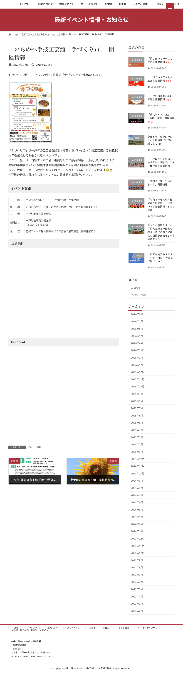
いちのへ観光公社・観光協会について (30, 630)
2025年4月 (137, 429)
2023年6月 (137, 581)
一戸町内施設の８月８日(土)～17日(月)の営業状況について (160, 258)
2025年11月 (137, 379)
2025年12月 (137, 372)
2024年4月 (137, 516)
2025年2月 (137, 444)
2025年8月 (137, 400)
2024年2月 (137, 523)
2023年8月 (137, 567)
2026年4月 (137, 342)
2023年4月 (137, 596)
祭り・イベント (74, 627)
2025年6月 (137, 415)
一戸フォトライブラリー (147, 627)
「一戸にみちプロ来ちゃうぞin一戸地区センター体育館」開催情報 (161, 162)
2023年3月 (137, 603)
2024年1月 (137, 531)
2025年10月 (137, 386)
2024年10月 (137, 473)
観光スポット (53, 627)
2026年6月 (137, 328)
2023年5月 (137, 589)
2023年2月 (137, 610)
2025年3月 (137, 437)
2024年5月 (137, 509)
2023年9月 (137, 560)
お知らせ (136, 287)
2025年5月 (137, 422)
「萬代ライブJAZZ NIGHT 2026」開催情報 (160, 117)
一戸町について (32, 627)
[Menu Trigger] (170, 7)
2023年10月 (137, 553)
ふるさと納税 (122, 627)
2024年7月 (137, 495)
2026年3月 (137, 350)
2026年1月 (137, 364)
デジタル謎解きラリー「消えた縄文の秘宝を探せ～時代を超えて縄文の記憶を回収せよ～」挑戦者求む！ (160, 232)
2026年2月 (137, 357)
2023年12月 (137, 538)
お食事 (92, 627)
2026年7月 (137, 321)
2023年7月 (137, 574)
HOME (15, 627)
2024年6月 (137, 502)
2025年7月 (137, 408)
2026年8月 (137, 314)
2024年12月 (137, 458)
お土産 (106, 627)
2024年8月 (137, 487)
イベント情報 (34, 447)
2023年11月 (137, 545)
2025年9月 (137, 393)
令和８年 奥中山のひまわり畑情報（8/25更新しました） (159, 140)
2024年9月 (137, 480)
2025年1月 (137, 451)
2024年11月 (137, 466)
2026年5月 (137, 335)
